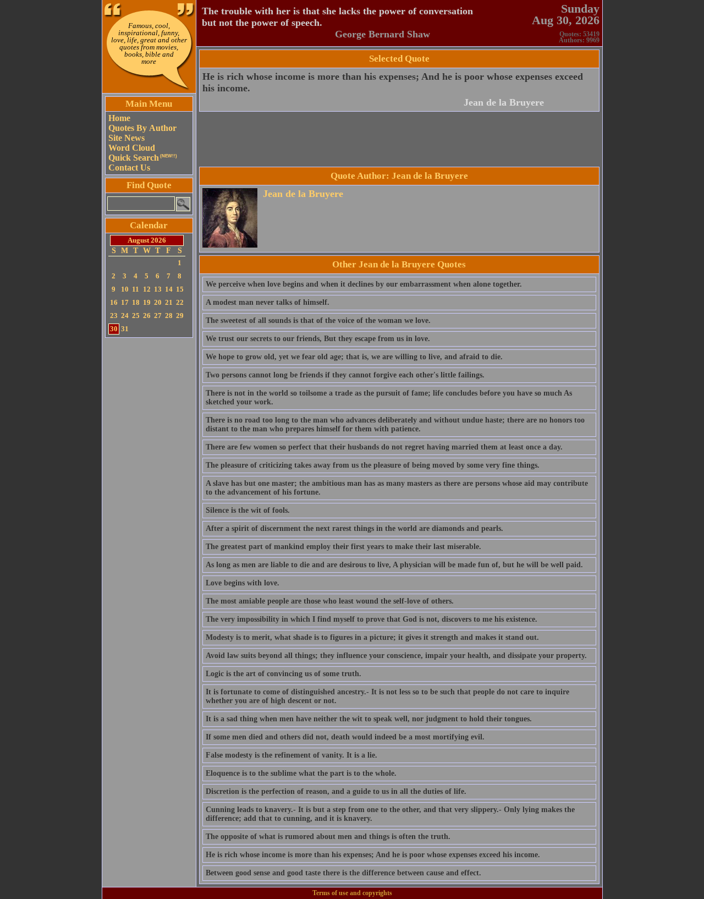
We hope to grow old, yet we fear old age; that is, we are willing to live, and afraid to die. (354, 357)
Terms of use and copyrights (352, 893)
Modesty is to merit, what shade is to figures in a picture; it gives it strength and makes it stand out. (372, 637)
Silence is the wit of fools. (248, 510)
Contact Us (129, 167)
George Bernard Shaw (382, 34)
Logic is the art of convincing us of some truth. (283, 674)
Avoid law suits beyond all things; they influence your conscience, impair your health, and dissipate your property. (396, 655)
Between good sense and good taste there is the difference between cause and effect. (343, 873)
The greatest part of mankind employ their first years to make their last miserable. (343, 546)
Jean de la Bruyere (504, 102)
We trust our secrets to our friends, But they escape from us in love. (318, 339)
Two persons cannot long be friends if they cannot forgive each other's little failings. (345, 375)
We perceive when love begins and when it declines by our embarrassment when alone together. (364, 284)
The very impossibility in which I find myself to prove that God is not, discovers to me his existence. (371, 619)
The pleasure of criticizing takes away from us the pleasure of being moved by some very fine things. (373, 465)
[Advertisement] (149, 506)
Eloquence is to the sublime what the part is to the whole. (301, 773)
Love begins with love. (242, 583)
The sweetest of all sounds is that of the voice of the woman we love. (318, 320)
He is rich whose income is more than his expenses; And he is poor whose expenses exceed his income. (373, 855)
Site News (126, 137)
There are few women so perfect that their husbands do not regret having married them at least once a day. (384, 447)
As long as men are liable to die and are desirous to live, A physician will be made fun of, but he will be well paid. (394, 565)
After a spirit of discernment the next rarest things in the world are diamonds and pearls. (354, 528)
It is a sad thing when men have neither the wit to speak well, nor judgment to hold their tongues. (369, 719)
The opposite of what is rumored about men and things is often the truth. (328, 836)
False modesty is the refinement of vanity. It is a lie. (291, 755)
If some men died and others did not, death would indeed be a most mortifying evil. (345, 737)
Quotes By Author (142, 128)
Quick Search (142, 157)
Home (119, 118)
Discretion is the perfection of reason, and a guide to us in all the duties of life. (336, 791)
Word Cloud (131, 147)
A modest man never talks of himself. (267, 302)
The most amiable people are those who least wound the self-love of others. (330, 601)
